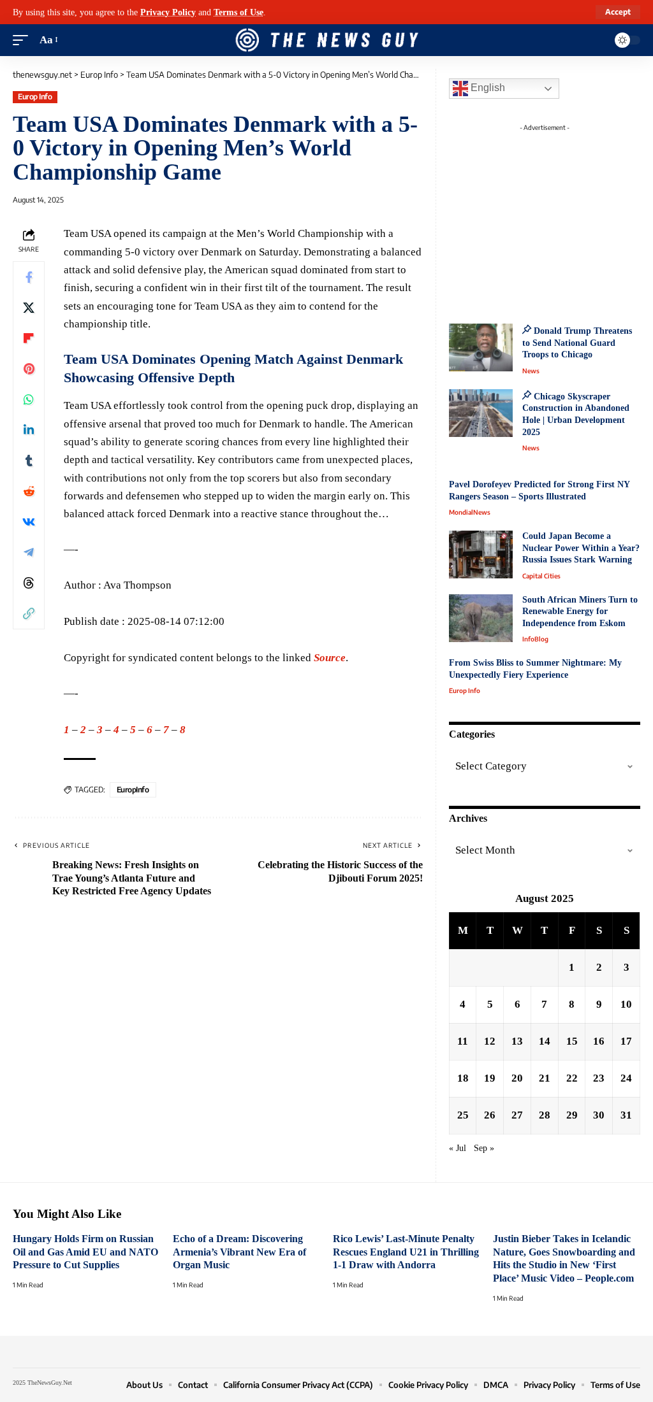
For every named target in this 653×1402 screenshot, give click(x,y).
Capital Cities (541, 576)
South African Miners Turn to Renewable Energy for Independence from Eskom (580, 611)
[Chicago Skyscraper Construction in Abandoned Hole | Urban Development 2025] (481, 413)
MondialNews (469, 512)
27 (517, 1115)
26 (489, 1115)
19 (489, 1078)
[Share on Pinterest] (28, 369)
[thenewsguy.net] (326, 40)
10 (626, 1004)
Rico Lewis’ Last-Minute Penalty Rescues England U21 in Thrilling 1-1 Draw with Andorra (406, 1251)
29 (572, 1115)
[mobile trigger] (23, 40)
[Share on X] (28, 307)
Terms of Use (238, 12)
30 (599, 1115)
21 (544, 1078)
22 (572, 1078)
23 (599, 1078)
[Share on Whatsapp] (28, 399)
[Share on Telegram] (28, 552)
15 (572, 1041)
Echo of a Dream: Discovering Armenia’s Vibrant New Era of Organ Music (239, 1251)
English (486, 87)
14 (544, 1041)
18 (463, 1078)
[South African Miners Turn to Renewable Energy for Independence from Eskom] (481, 618)
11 (462, 1041)
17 (626, 1041)
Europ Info (35, 96)
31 (626, 1115)
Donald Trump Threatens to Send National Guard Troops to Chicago (577, 342)
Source (330, 658)
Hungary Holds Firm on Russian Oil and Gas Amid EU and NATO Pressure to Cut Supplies (85, 1251)
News (530, 371)
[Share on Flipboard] (28, 338)
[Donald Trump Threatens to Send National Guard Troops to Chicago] (481, 347)
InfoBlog (535, 639)
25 (463, 1115)
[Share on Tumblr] (28, 460)
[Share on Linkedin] (28, 430)
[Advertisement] (557, 216)
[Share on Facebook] (28, 277)
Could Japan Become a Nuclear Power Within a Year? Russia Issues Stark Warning (581, 547)
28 (544, 1115)
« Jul (457, 1148)
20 (517, 1078)
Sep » (484, 1148)
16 (599, 1041)
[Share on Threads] (28, 583)
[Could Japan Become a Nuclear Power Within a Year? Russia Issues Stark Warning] (481, 554)
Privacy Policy (168, 12)
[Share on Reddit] (28, 491)
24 (626, 1078)
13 (517, 1041)
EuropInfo (133, 789)
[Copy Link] (28, 613)
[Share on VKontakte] (28, 521)
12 (489, 1041)
